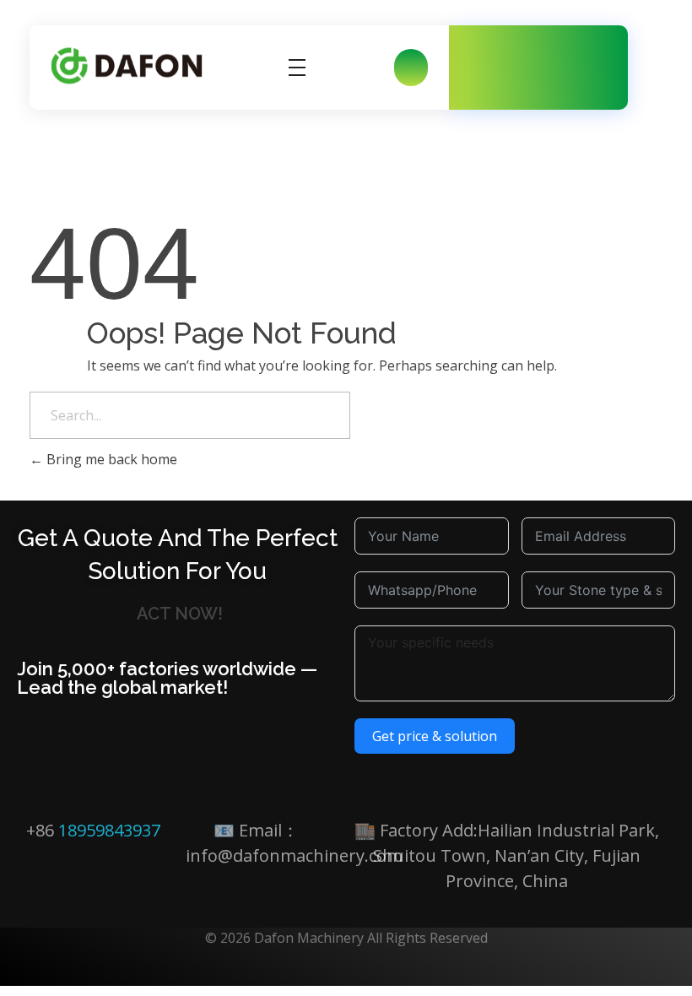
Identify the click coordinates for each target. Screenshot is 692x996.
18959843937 (109, 830)
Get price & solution (434, 736)
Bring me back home (110, 459)
